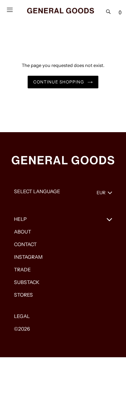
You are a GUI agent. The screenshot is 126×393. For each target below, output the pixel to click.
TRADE (22, 269)
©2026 (22, 329)
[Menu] (10, 9)
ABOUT (22, 232)
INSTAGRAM (28, 257)
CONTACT (25, 244)
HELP (20, 219)
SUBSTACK (27, 282)
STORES (23, 295)
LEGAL (22, 316)
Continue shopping (58, 81)
